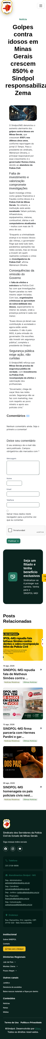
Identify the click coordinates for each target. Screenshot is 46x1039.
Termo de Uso (11, 1022)
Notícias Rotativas (11, 682)
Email (9, 489)
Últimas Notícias (30, 682)
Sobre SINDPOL (9, 939)
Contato (6, 944)
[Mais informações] (40, 669)
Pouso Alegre (8, 971)
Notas (5, 1008)
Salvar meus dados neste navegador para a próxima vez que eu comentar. (21, 517)
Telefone (10, 500)
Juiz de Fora (8, 962)
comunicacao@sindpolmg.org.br (18, 905)
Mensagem (11, 458)
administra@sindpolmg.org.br (17, 883)
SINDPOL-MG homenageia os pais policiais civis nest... (18, 791)
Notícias (6, 1003)
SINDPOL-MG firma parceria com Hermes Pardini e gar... (19, 733)
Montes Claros (9, 966)
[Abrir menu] (40, 5)
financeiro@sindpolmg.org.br (17, 898)
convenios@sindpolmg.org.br (17, 889)
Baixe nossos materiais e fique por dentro (20, 991)
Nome (9, 478)
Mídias (6, 1012)
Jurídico (6, 983)
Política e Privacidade (31, 1022)
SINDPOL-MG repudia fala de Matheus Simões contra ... (19, 674)
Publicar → (13, 541)
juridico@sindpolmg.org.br (28, 892)
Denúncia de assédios (12, 987)
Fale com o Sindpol (15, 949)
